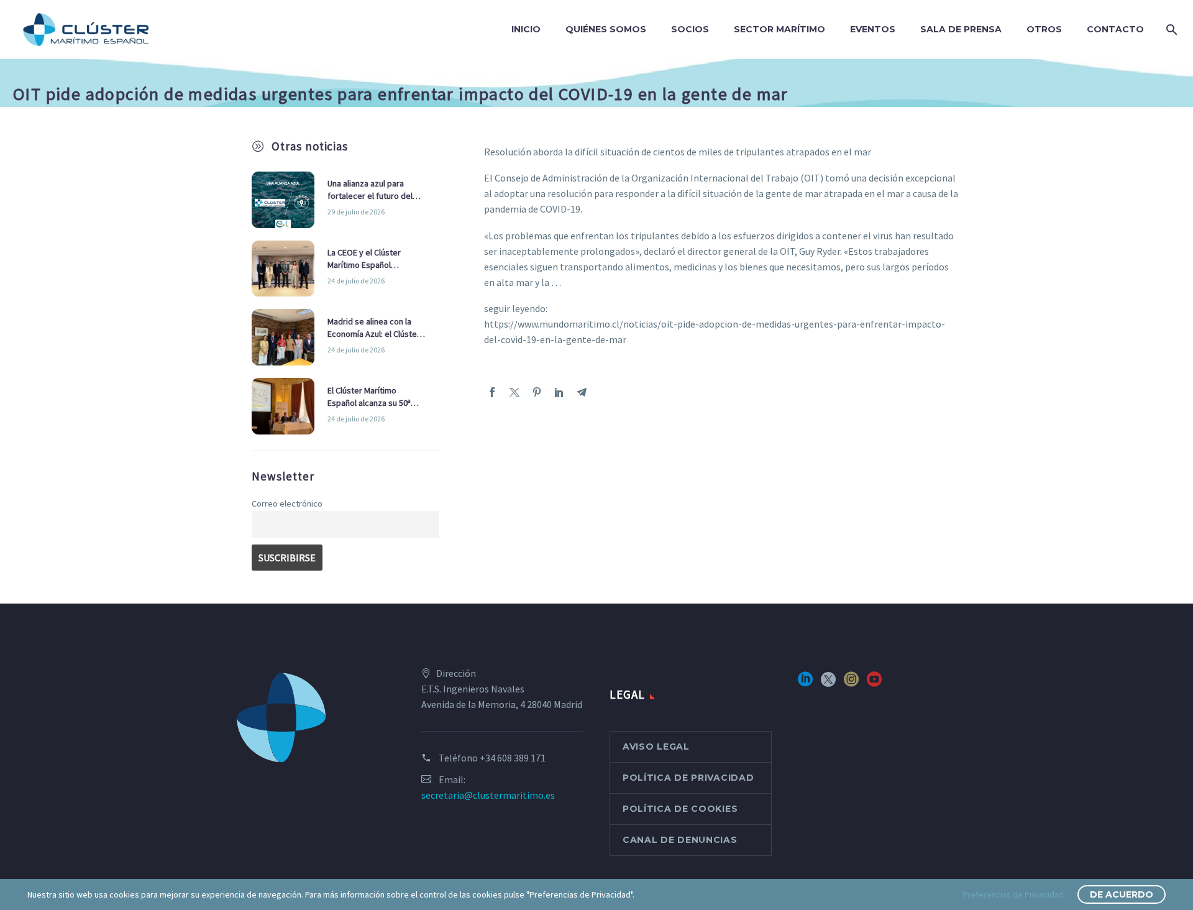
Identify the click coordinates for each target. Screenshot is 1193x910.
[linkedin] (805, 683)
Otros (1044, 29)
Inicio (526, 29)
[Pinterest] (537, 392)
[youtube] (874, 683)
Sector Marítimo (779, 29)
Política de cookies (680, 808)
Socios (690, 29)
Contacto (1115, 29)
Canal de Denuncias (680, 839)
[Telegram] (582, 392)
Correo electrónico (287, 503)
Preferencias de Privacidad (1013, 894)
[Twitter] (514, 392)
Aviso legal (656, 746)
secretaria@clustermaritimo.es (488, 795)
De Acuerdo (1121, 894)
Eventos (872, 29)
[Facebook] (492, 392)
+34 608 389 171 (513, 757)
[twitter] (828, 683)
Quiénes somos (605, 29)
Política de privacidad (688, 777)
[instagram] (851, 683)
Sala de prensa (961, 29)
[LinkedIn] (559, 392)
